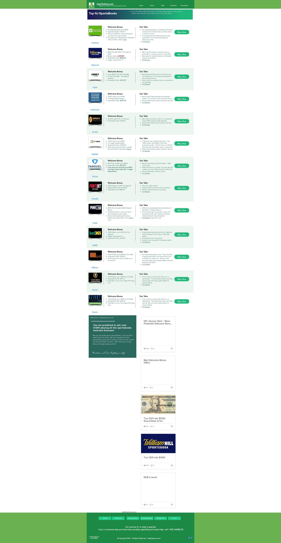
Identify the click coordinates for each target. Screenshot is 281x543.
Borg (94, 132)
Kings (97, 43)
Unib (94, 87)
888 (93, 267)
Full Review (146, 42)
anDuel (95, 176)
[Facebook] (189, 538)
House (97, 110)
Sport (96, 267)
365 (96, 245)
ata (97, 132)
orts (96, 312)
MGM (96, 154)
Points (94, 199)
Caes (94, 290)
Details (129, 149)
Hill (98, 65)
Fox (94, 223)
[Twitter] (192, 538)
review (131, 218)
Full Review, (146, 218)
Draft (93, 43)
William (94, 65)
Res (93, 312)
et (96, 87)
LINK (125, 40)
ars (97, 290)
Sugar (93, 110)
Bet (93, 154)
